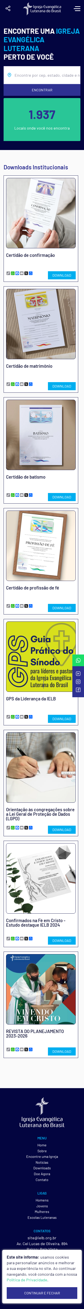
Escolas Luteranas (42, 1217)
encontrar (42, 90)
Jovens (42, 1206)
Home (42, 1145)
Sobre (42, 1151)
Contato (42, 1179)
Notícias (42, 1162)
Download (61, 275)
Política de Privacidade (27, 1279)
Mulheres (42, 1211)
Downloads (42, 1168)
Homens (42, 1200)
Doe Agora (42, 1174)
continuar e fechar (42, 1293)
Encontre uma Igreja (42, 1156)
